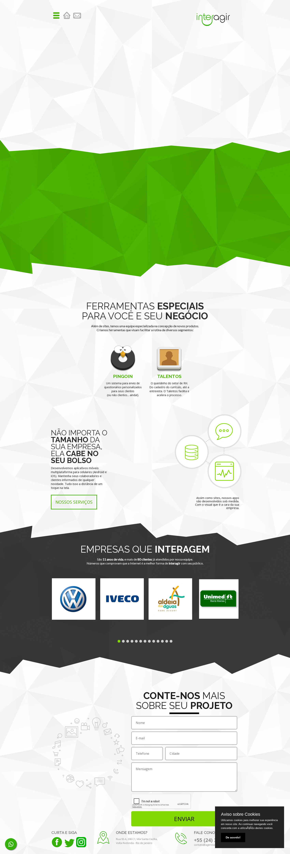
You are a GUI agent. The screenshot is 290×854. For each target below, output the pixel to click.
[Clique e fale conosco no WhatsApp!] (11, 844)
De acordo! (233, 837)
